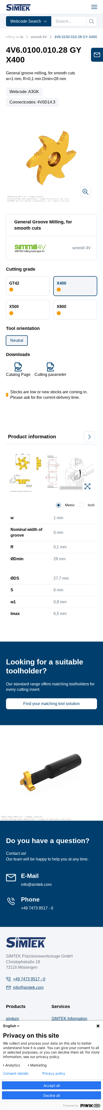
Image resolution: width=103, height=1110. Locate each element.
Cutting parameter (50, 374)
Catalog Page (18, 374)
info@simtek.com (36, 884)
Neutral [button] (16, 340)
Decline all (51, 1095)
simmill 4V (39, 37)
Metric (70, 505)
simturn (12, 1018)
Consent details (15, 1073)
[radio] (58, 505)
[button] (28, 286)
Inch (91, 505)
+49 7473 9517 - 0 (37, 908)
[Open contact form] (97, 55)
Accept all (52, 1085)
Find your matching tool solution (51, 704)
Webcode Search (25, 21)
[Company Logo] (26, 942)
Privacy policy (53, 1073)
